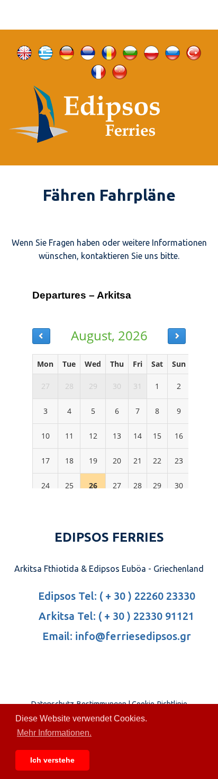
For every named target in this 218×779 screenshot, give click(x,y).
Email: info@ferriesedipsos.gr (115, 636)
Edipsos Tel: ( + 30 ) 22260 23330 (115, 596)
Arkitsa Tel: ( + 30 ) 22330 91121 (115, 616)
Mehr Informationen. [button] (54, 732)
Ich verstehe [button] (52, 760)
